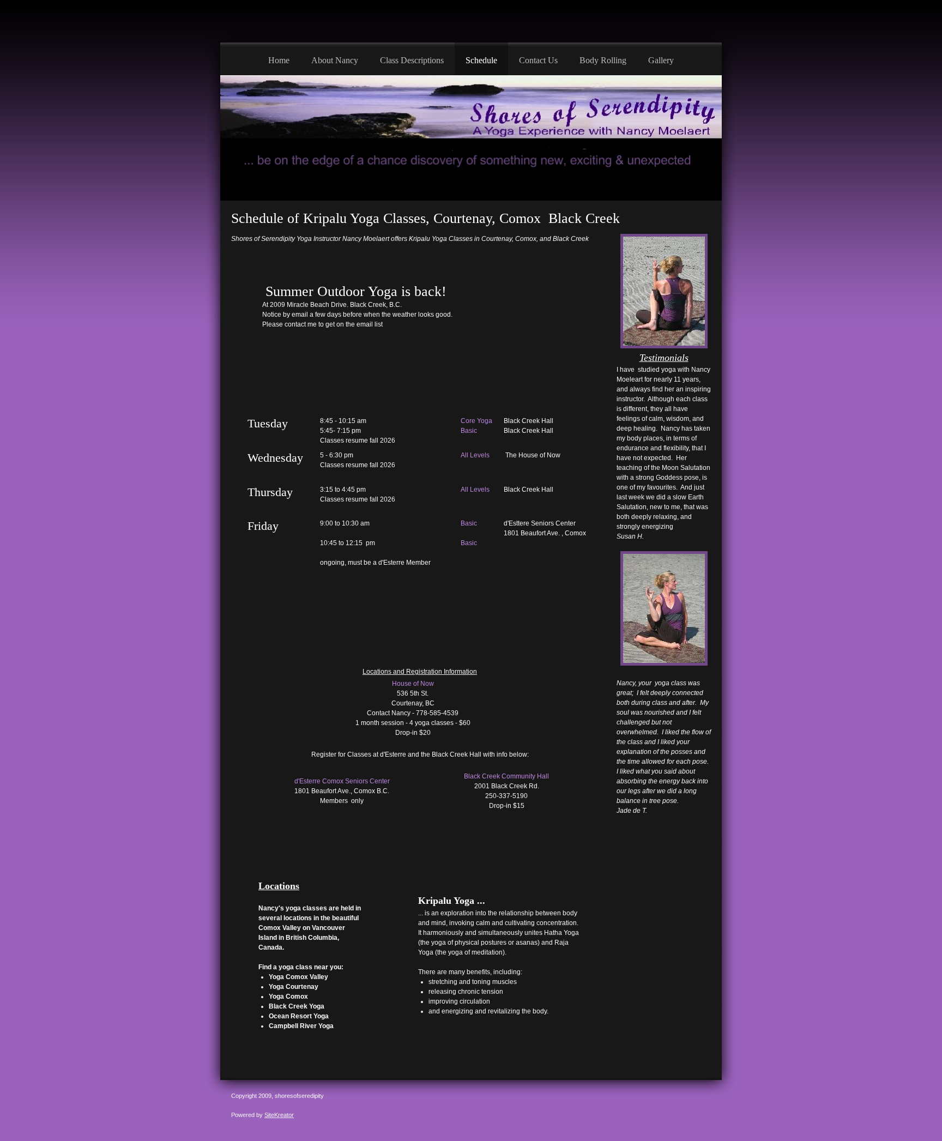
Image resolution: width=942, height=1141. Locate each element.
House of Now (413, 683)
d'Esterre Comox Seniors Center (342, 781)
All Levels (475, 455)
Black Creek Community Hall (506, 776)
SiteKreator (279, 1115)
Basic (469, 430)
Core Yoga (476, 421)
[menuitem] (278, 59)
